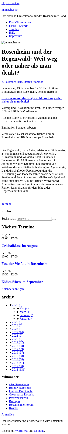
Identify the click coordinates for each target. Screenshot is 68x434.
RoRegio (14, 401)
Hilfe (12, 32)
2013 (18, 362)
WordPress (21, 430)
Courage (39, 430)
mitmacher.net (10, 9)
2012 (18, 366)
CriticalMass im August (20, 246)
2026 (17, 305)
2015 (18, 356)
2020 (17, 339)
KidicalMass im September (22, 282)
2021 (17, 335)
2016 (18, 352)
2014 (18, 359)
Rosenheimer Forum (21, 404)
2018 (18, 345)
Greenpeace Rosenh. (21, 394)
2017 (18, 349)
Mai (24, 308)
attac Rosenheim (19, 384)
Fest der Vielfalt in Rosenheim (25, 264)
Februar (26, 315)
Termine (14, 29)
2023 (17, 328)
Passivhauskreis (18, 397)
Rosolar (13, 408)
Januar (26, 318)
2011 (18, 369)
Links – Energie (18, 25)
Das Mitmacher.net (20, 22)
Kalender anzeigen (13, 289)
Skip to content (10, 3)
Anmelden (8, 414)
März (25, 311)
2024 (17, 325)
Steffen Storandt (33, 81)
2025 (17, 322)
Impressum (15, 36)
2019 (18, 342)
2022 (18, 332)
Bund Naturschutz (20, 387)
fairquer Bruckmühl (20, 391)
